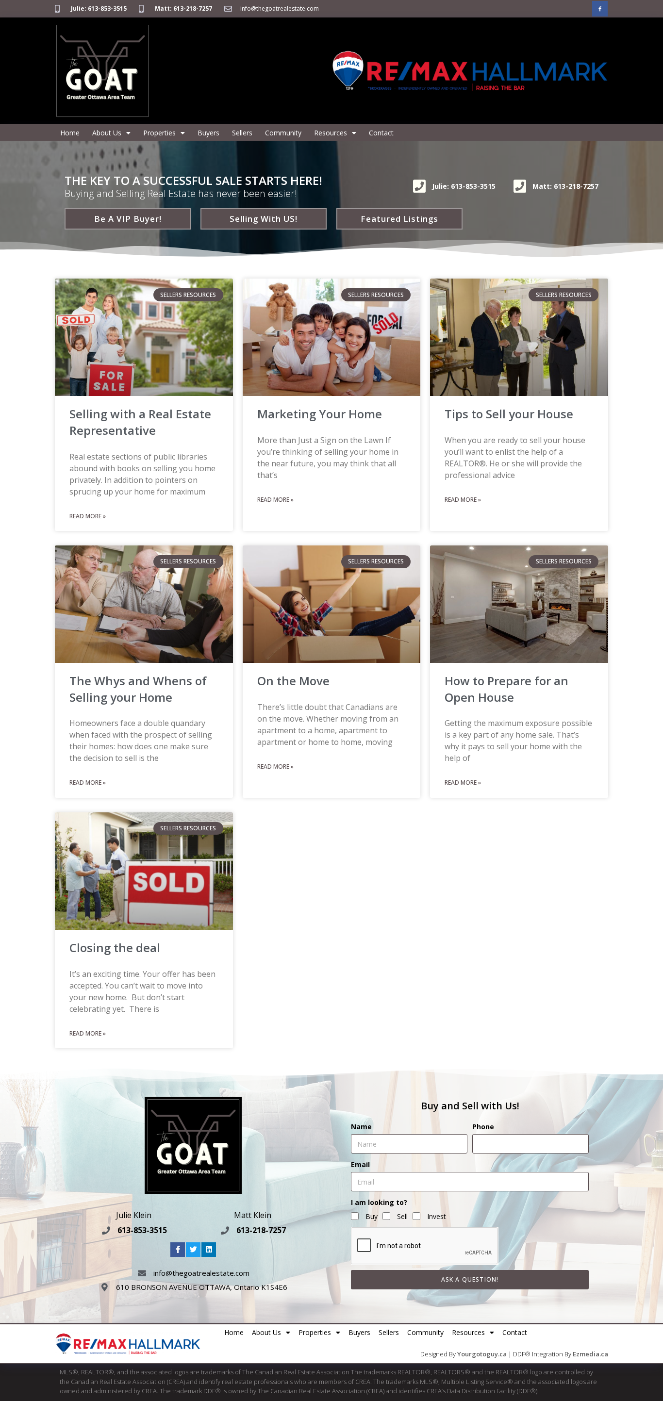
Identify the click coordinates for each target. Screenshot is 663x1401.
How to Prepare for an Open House (506, 689)
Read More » (87, 516)
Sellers (242, 132)
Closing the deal (114, 947)
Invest (436, 1216)
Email (360, 1164)
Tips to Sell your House (509, 414)
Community (283, 132)
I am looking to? (379, 1202)
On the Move (293, 681)
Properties (159, 132)
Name (361, 1126)
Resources (330, 132)
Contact (381, 132)
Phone (483, 1126)
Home (70, 132)
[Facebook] (600, 8)
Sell (402, 1216)
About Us (106, 132)
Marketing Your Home (319, 414)
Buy (371, 1216)
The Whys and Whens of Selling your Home (138, 689)
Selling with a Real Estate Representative (140, 422)
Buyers (208, 132)
